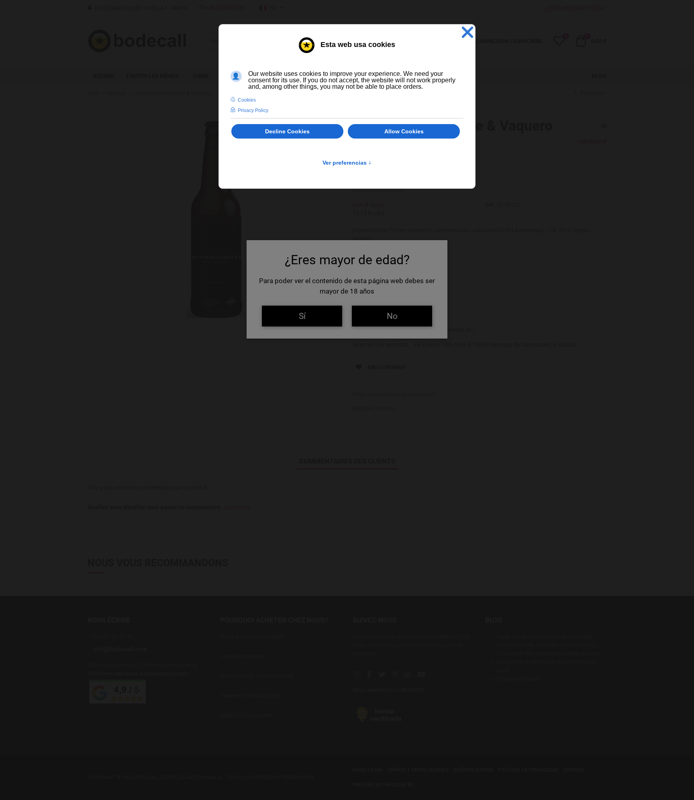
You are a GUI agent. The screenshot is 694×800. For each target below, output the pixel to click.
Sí (302, 316)
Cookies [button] (247, 100)
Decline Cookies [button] (287, 131)
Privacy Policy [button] (253, 110)
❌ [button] (467, 32)
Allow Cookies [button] (404, 131)
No (392, 316)
